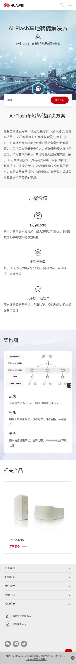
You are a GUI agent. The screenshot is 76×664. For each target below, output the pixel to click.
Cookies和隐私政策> (36, 659)
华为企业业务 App (22, 616)
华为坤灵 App (19, 624)
